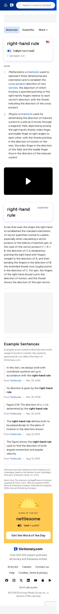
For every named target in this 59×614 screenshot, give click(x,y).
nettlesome (28, 518)
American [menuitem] (12, 29)
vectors (13, 87)
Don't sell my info (28, 587)
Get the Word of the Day (28, 535)
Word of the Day (28, 513)
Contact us (42, 566)
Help (12, 572)
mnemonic (33, 72)
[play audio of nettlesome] (19, 526)
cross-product (17, 83)
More (42, 29)
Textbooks (15, 380)
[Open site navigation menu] (6, 5)
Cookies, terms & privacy (33, 572)
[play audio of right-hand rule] (9, 51)
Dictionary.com (12, 5)
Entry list (13, 566)
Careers (26, 566)
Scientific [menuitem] (28, 29)
